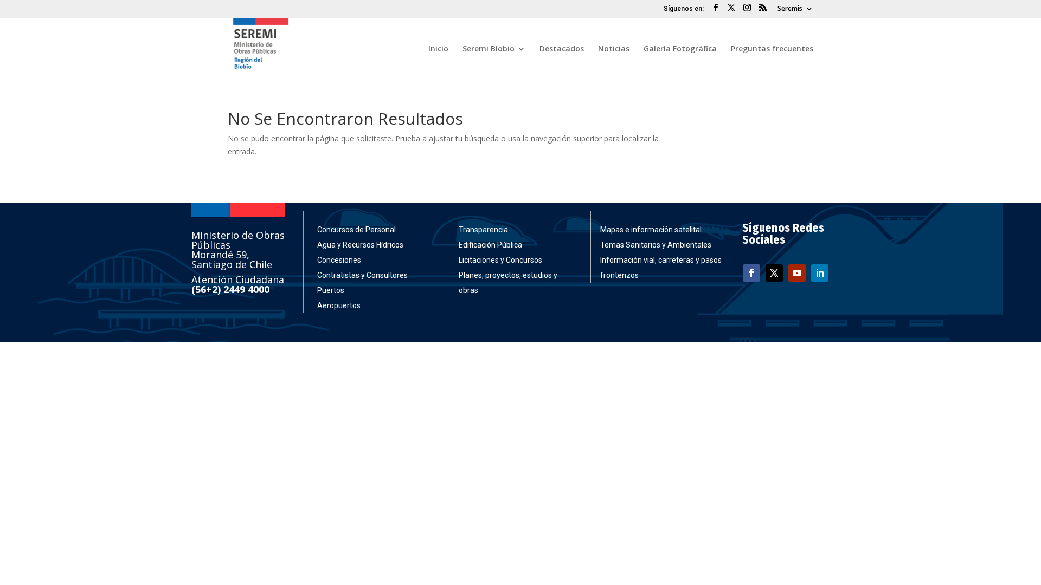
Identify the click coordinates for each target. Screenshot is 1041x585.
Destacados (561, 49)
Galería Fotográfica (680, 49)
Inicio (438, 49)
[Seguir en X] (774, 273)
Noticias (613, 49)
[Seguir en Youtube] (797, 273)
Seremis (789, 9)
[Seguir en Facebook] (751, 273)
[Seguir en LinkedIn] (819, 273)
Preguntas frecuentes (772, 49)
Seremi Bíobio (488, 49)
